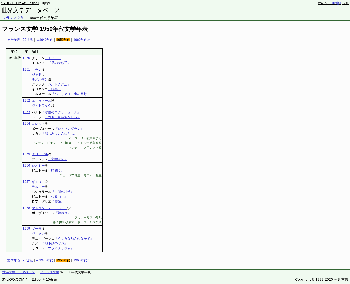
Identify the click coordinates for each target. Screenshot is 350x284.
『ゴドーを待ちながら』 (62, 117)
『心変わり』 (57, 196)
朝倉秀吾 (341, 279)
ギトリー (38, 182)
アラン (37, 69)
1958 (26, 208)
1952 (26, 100)
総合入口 (324, 3)
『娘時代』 (62, 213)
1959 (26, 228)
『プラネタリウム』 (59, 248)
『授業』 (54, 89)
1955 (26, 154)
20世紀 (28, 39)
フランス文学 (13, 18)
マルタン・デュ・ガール (49, 208)
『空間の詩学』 (62, 191)
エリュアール (41, 100)
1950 (26, 58)
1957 (26, 181)
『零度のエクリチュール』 (61, 112)
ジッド (37, 74)
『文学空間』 (57, 159)
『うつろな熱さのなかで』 (73, 238)
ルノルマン (40, 79)
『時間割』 (56, 170)
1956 (26, 165)
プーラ (37, 228)
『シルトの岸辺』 (58, 84)
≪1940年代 (44, 39)
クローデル (40, 154)
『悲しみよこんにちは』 (59, 133)
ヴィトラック (41, 105)
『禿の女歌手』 (59, 63)
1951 (26, 69)
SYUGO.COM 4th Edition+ (20, 3)
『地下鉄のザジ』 (54, 243)
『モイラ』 (53, 58)
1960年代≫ (81, 39)
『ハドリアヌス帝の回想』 (70, 94)
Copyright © (304, 279)
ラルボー (38, 187)
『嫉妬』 (57, 201)
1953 (26, 112)
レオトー (38, 165)
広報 (345, 3)
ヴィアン (38, 233)
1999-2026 (324, 279)
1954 (26, 123)
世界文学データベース (31, 10)
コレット (38, 123)
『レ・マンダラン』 (69, 128)
